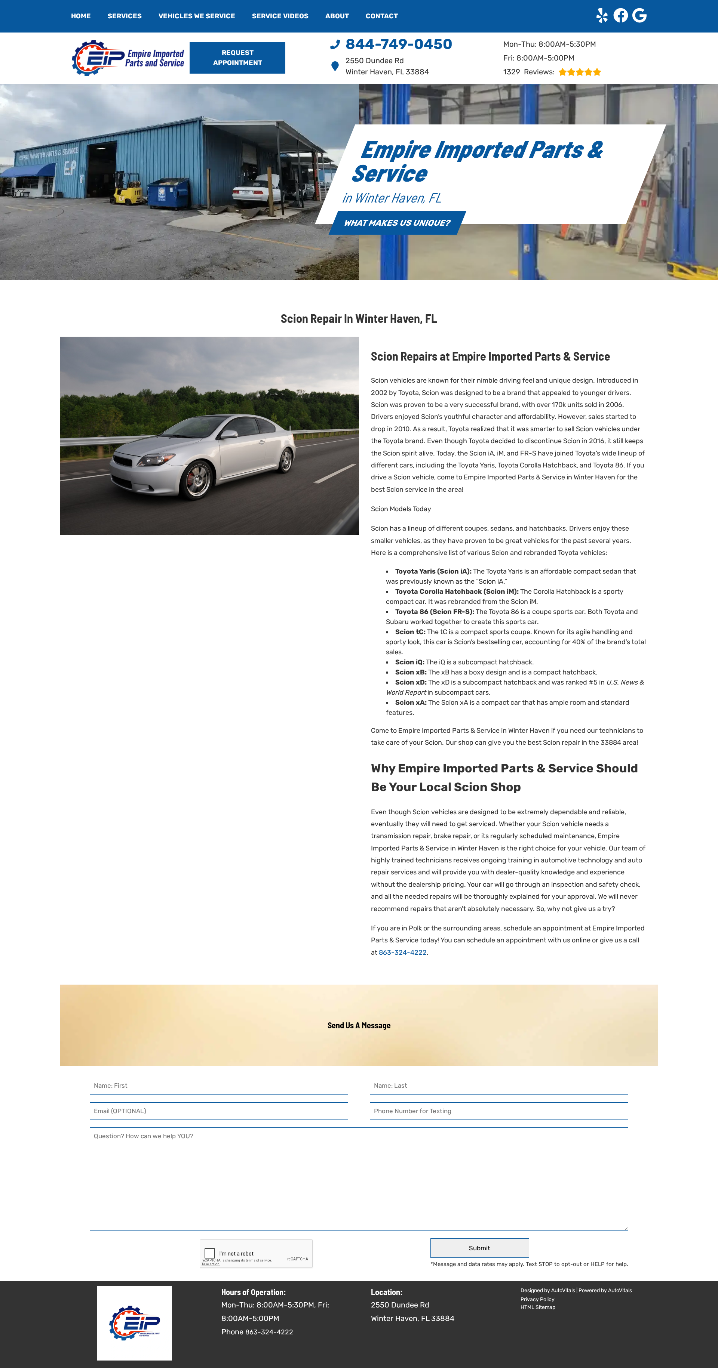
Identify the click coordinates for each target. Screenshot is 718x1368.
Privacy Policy (538, 1299)
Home (81, 16)
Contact (382, 16)
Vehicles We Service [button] (197, 16)
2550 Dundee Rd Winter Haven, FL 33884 (387, 66)
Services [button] (125, 16)
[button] (602, 15)
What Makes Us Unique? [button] (397, 223)
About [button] (337, 16)
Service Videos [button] (280, 16)
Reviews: (529, 71)
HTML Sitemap (538, 1307)
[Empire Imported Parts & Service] (117, 58)
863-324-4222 (403, 952)
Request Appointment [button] (237, 58)
